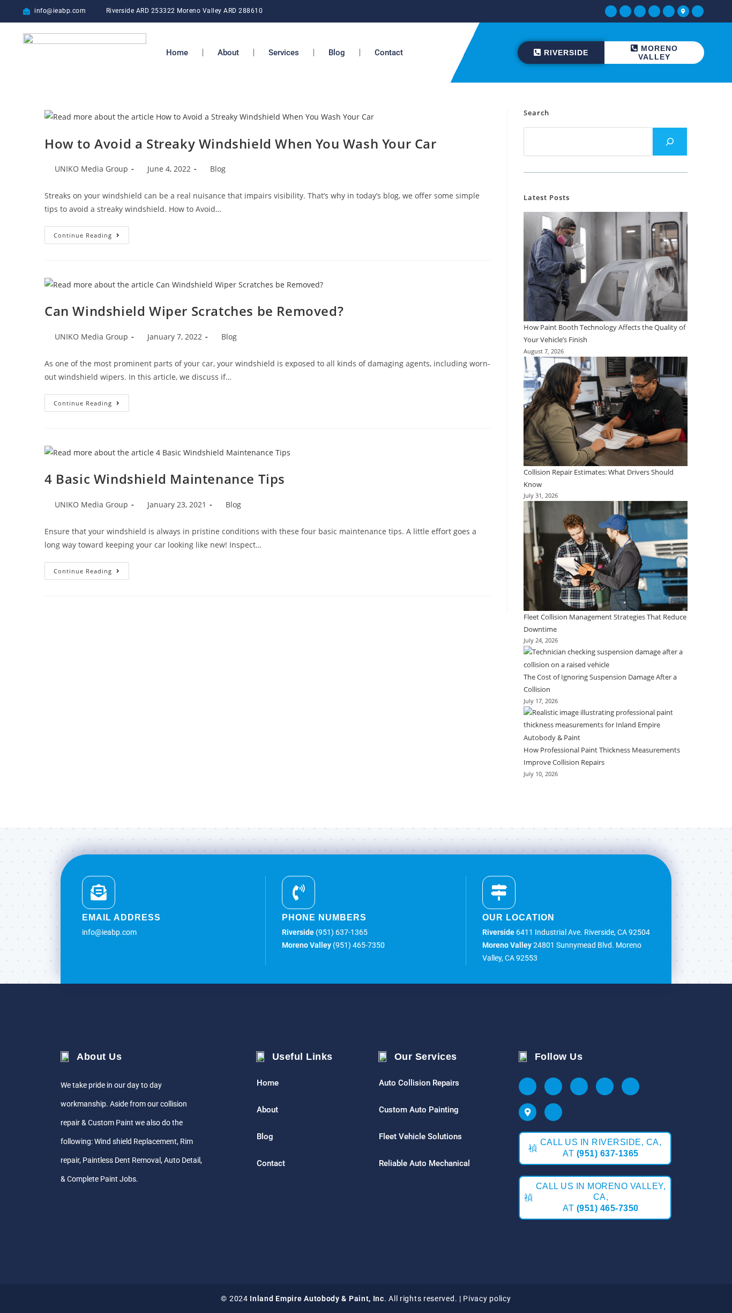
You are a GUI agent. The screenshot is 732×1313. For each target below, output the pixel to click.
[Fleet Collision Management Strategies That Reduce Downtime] (606, 555)
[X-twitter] (625, 11)
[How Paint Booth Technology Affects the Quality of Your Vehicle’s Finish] (606, 266)
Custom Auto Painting (419, 1110)
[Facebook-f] (611, 11)
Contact (389, 52)
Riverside (566, 52)
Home (177, 52)
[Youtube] (654, 11)
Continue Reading (91, 232)
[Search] (670, 141)
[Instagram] (640, 11)
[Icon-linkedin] (669, 11)
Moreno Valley (658, 52)
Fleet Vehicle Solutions (420, 1136)
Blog (336, 52)
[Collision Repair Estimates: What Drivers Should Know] (606, 411)
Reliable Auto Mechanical (424, 1163)
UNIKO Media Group (91, 169)
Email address (121, 917)
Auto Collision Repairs (419, 1083)
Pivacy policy (487, 1298)
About (228, 52)
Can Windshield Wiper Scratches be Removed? (193, 311)
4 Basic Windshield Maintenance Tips (164, 479)
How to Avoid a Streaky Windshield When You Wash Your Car (240, 143)
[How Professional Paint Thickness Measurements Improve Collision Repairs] (606, 725)
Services (283, 52)
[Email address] (98, 892)
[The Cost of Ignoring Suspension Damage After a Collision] (606, 658)
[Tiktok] (698, 11)
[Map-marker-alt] (683, 11)
